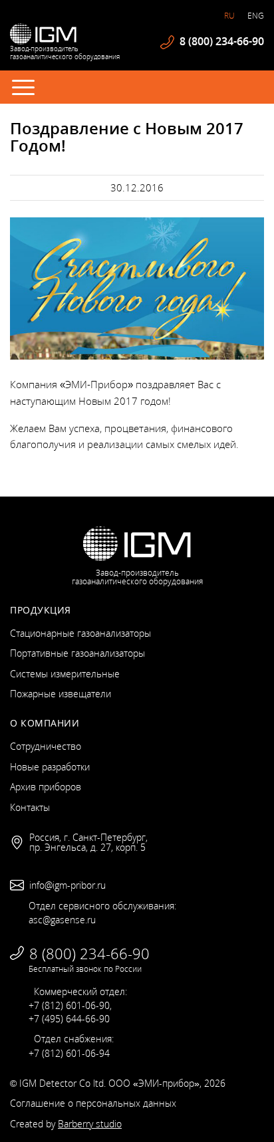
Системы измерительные (65, 674)
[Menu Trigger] (23, 86)
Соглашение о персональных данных (93, 1103)
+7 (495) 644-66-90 (69, 1019)
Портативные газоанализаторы (77, 653)
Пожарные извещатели (60, 694)
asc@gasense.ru (62, 920)
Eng (255, 15)
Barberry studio (90, 1124)
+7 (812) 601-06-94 (69, 1053)
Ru (229, 15)
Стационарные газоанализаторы (80, 633)
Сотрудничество (45, 746)
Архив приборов (45, 787)
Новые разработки (50, 767)
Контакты (30, 807)
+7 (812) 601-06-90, (70, 1005)
